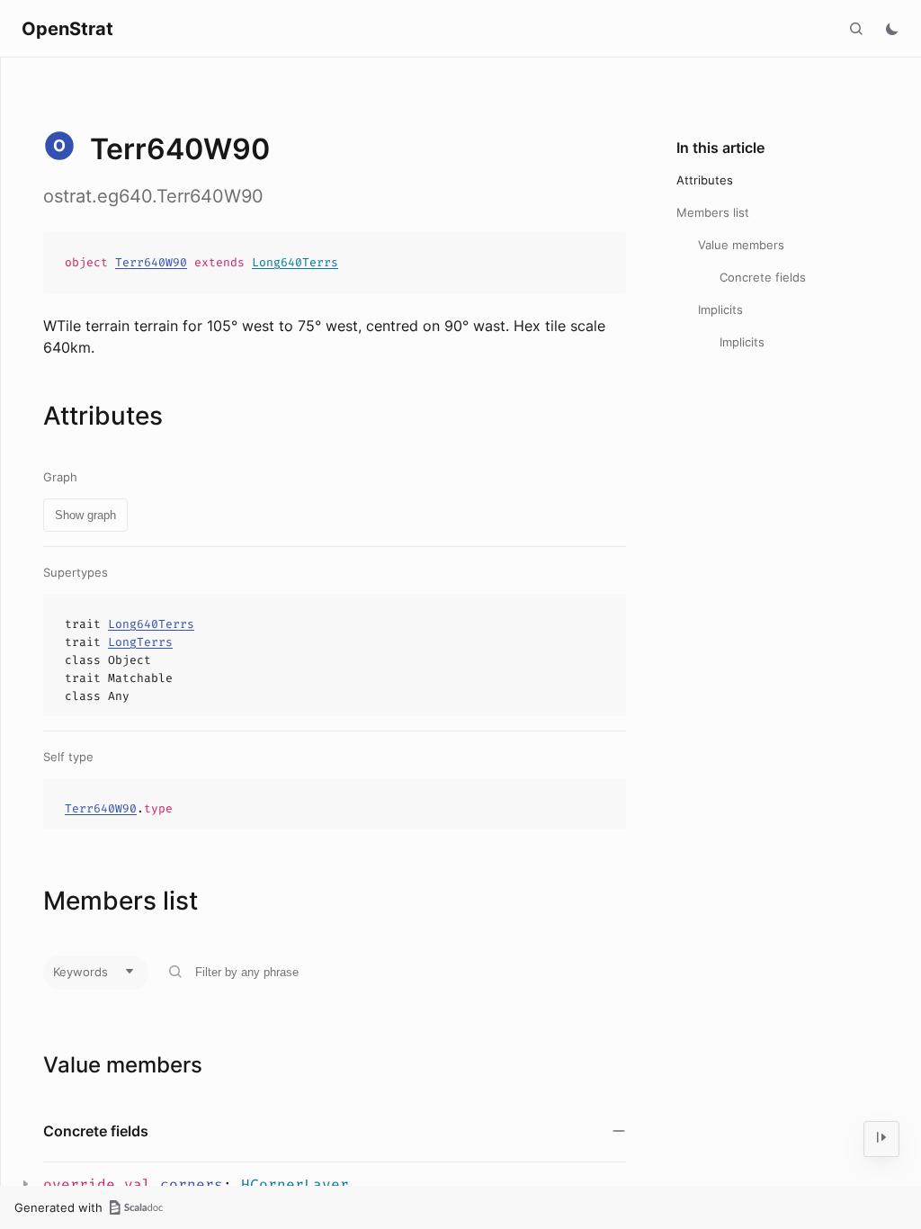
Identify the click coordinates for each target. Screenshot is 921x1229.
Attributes (704, 180)
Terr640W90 (151, 262)
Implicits (720, 309)
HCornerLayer (295, 1184)
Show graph (85, 515)
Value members (741, 245)
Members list (712, 212)
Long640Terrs (295, 262)
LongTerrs (140, 642)
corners (191, 1184)
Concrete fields (763, 277)
